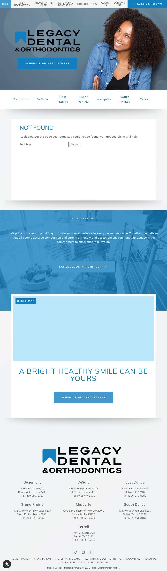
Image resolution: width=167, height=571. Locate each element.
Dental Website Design (59, 567)
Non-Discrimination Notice (106, 567)
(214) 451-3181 (137, 517)
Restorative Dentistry (100, 558)
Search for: (26, 144)
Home (5, 4)
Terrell (145, 99)
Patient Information (36, 558)
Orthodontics (87, 4)
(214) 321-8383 (86, 517)
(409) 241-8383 (35, 495)
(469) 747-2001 (86, 495)
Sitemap (102, 562)
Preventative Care (67, 558)
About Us (150, 558)
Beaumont (21, 99)
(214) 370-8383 (137, 495)
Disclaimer (86, 562)
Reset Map (25, 301)
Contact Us (67, 562)
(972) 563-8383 (86, 540)
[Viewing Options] (6, 564)
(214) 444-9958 (35, 517)
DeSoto (42, 99)
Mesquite (104, 99)
